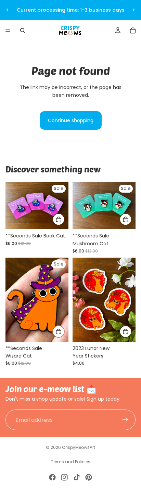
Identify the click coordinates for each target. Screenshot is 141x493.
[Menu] (8, 30)
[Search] (22, 30)
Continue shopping (70, 120)
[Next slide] (133, 9)
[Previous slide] (7, 9)
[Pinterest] (89, 477)
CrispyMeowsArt (78, 447)
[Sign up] (125, 420)
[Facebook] (52, 477)
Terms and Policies (70, 462)
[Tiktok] (77, 477)
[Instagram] (64, 477)
